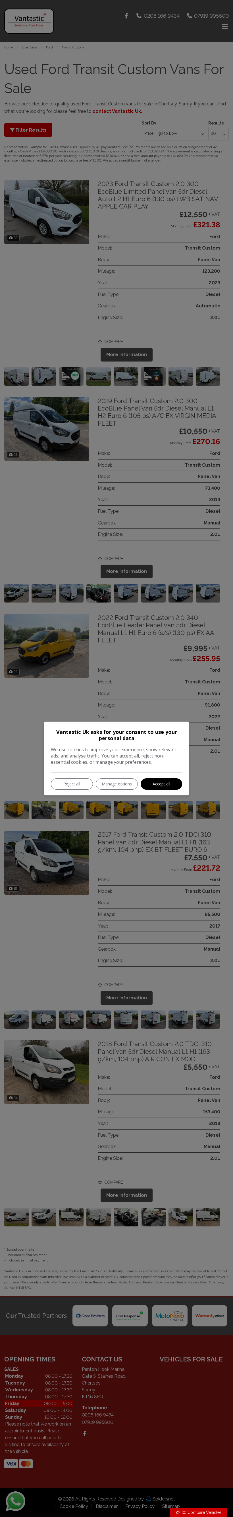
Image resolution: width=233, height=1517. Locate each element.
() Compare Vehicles (201, 1512)
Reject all (71, 784)
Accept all (161, 784)
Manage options (117, 784)
